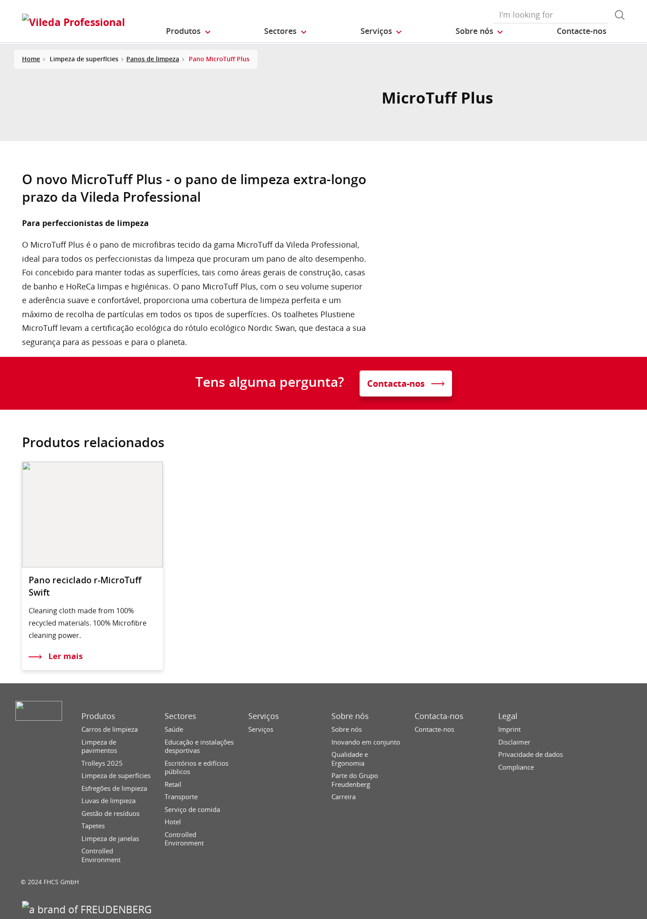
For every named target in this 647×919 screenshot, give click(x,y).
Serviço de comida (192, 809)
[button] (189, 31)
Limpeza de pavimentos (99, 746)
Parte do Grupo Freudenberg (354, 780)
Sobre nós (350, 716)
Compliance (516, 767)
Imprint (509, 729)
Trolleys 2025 (102, 763)
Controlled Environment (101, 855)
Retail (173, 784)
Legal (508, 716)
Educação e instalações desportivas (199, 746)
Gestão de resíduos (110, 813)
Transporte (181, 797)
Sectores (180, 716)
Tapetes (93, 826)
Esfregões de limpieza (114, 788)
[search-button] (619, 15)
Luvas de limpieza (108, 801)
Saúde (174, 729)
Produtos (98, 716)
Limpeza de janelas (110, 838)
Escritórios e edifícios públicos (196, 767)
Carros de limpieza (109, 729)
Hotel (173, 822)
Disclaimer (514, 742)
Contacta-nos (439, 716)
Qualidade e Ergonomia (349, 758)
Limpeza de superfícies (116, 775)
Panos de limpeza (152, 59)
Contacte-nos (434, 729)
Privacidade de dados (530, 754)
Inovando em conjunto (365, 742)
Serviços (263, 716)
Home (31, 59)
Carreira (343, 797)
